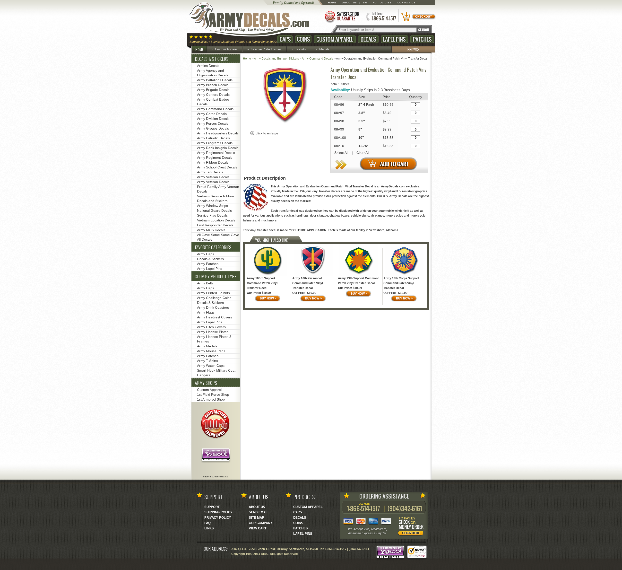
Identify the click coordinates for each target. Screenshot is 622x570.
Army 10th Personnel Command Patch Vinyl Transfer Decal (307, 283)
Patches (422, 39)
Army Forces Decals (212, 123)
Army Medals (207, 346)
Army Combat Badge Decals (213, 101)
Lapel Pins (394, 39)
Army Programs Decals (215, 143)
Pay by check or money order (412, 527)
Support (212, 507)
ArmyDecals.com (253, 19)
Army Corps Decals (212, 114)
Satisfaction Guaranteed (341, 16)
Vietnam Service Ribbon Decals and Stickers (215, 198)
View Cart (258, 528)
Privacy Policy (217, 517)
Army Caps (205, 254)
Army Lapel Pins (209, 269)
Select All (341, 153)
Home (332, 2)
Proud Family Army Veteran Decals (218, 189)
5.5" (361, 121)
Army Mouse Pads (211, 351)
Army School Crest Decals (217, 167)
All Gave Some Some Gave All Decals (218, 237)
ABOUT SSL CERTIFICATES (215, 477)
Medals (324, 49)
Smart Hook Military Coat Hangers (216, 372)
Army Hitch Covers (211, 327)
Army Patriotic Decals (213, 138)
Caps (285, 39)
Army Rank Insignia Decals (217, 148)
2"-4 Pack (366, 104)
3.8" (361, 113)
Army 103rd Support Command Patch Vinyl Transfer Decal (262, 283)
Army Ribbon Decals (212, 162)
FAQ (207, 523)
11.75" (363, 146)
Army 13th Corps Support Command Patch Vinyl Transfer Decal (401, 283)
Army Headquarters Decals (218, 133)
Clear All (362, 153)
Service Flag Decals (212, 215)
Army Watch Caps (211, 366)
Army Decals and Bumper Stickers (276, 58)
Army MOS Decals (211, 230)
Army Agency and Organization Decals (212, 73)
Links (209, 528)
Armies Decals (208, 66)
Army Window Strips (212, 206)
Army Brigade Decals (213, 90)
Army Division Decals (213, 119)
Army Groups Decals (213, 128)
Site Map (256, 517)
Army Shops (206, 383)
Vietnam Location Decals (216, 220)
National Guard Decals (214, 210)
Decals (368, 39)
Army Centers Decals (213, 94)
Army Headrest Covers (214, 317)
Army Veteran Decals (213, 177)
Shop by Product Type (215, 276)
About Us (349, 2)
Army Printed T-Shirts (213, 293)
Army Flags (206, 312)
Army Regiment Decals (214, 157)
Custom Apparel (335, 39)
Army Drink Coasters (213, 307)
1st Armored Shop (211, 399)
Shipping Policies (377, 2)
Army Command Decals (317, 58)
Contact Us (406, 2)
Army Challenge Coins (214, 298)
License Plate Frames (266, 49)
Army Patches (207, 264)
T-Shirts (300, 49)
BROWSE (413, 49)
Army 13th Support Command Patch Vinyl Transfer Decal (358, 281)
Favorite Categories (213, 247)
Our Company (260, 523)
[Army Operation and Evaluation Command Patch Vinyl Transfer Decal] (285, 125)
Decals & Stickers (211, 59)
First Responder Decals (215, 225)
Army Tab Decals (210, 172)
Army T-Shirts (207, 361)
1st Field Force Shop (213, 394)
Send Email (258, 512)
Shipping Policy (218, 512)
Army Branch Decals (212, 85)
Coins (303, 39)
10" (361, 138)
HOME (199, 49)
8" (360, 129)
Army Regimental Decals (216, 153)
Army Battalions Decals (215, 80)
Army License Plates (212, 332)
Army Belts (205, 283)
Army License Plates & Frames (214, 339)
